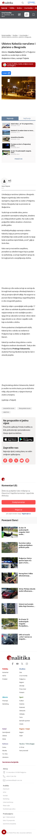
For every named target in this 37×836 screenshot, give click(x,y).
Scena (4, 747)
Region (21, 732)
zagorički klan (8, 408)
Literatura (5, 757)
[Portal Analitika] (8, 2)
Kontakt (5, 795)
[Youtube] (22, 461)
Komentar (5, 672)
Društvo (19, 8)
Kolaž (4, 729)
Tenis (21, 717)
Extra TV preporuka (9, 820)
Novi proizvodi (23, 750)
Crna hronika (28, 8)
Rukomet (22, 707)
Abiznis (5, 697)
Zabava (4, 736)
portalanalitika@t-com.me (14, 780)
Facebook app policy (9, 809)
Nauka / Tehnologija (27, 744)
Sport (21, 697)
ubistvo (6, 412)
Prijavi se (18, 510)
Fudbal (21, 701)
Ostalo (21, 724)
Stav (20, 672)
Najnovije (4, 8)
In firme (21, 747)
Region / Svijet (24, 729)
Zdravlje (21, 686)
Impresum (6, 789)
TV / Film (5, 754)
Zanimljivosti (6, 732)
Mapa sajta (6, 805)
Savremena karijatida (10, 762)
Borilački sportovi (24, 721)
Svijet (21, 736)
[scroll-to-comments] (26, 14)
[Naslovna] (4, 832)
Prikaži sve (18, 159)
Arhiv (4, 792)
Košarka (21, 704)
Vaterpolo (22, 711)
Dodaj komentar (18, 502)
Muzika (4, 750)
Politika (12, 8)
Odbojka (22, 714)
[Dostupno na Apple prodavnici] (10, 439)
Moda (4, 739)
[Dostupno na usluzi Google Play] (26, 439)
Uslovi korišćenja (8, 802)
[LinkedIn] (27, 461)
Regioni (21, 682)
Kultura (5, 744)
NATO (4, 676)
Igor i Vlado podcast (9, 817)
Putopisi (21, 692)
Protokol (4, 679)
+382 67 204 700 (11, 776)
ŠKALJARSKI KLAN (24, 408)
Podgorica (22, 679)
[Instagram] (11, 461)
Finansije (5, 701)
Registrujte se (26, 514)
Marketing (5, 704)
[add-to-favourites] (34, 14)
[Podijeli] (19, 14)
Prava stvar (22, 689)
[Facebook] (5, 461)
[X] (16, 461)
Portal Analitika (6, 35)
